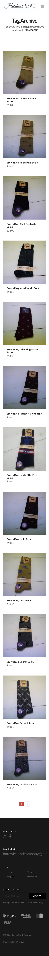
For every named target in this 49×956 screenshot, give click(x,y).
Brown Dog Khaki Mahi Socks (22, 162)
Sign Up (38, 896)
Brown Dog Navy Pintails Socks (24, 288)
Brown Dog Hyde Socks (19, 539)
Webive (20, 941)
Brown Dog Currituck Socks (22, 784)
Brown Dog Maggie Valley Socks (24, 413)
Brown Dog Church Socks (20, 661)
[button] (42, 6)
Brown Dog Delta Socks (20, 600)
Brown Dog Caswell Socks (21, 723)
